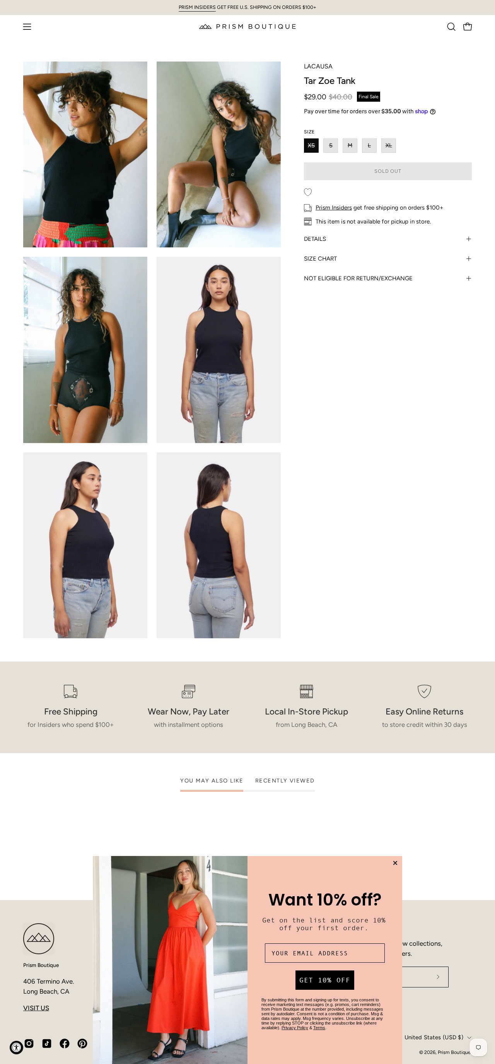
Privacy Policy (295, 1027)
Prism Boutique (41, 965)
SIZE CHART (320, 258)
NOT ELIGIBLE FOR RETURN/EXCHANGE (358, 278)
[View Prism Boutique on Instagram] (29, 1043)
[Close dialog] (395, 863)
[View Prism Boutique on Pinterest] (82, 1043)
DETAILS (315, 238)
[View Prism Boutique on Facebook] (64, 1043)
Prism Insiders (334, 207)
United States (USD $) (434, 1037)
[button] (451, 27)
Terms (319, 1027)
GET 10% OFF (324, 980)
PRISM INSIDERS (197, 7)
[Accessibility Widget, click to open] (16, 1047)
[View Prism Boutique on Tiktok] (47, 1043)
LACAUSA (318, 66)
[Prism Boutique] (247, 26)
